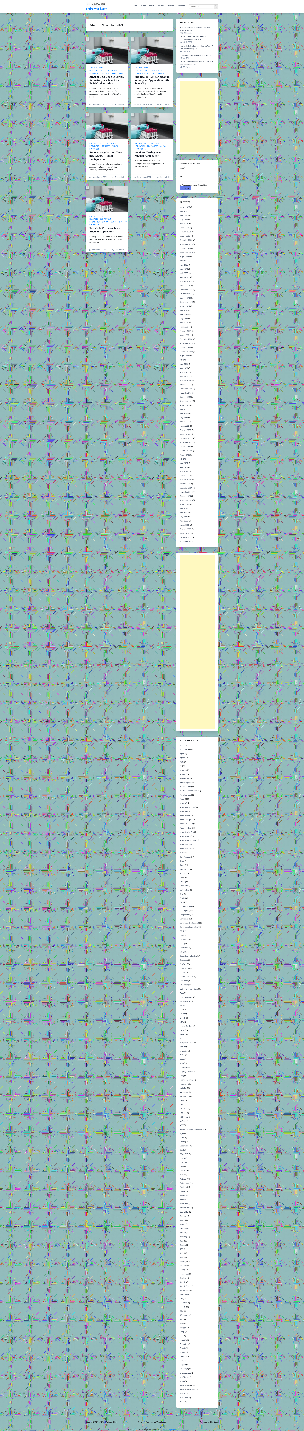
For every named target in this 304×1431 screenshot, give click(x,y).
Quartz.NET (184, 1212)
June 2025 (184, 265)
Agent (182, 754)
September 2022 (186, 401)
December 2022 (186, 389)
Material (183, 1088)
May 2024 (184, 319)
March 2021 (184, 476)
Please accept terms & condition (194, 185)
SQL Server (184, 1315)
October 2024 (185, 298)
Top (181, 1361)
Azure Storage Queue (188, 840)
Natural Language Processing (191, 1129)
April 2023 (184, 372)
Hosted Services (186, 1026)
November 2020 (186, 492)
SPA (181, 1299)
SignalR (182, 1282)
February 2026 (185, 232)
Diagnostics (184, 968)
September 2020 (186, 500)
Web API (183, 1394)
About (151, 6)
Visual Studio (185, 1385)
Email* (182, 177)
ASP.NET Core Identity (188, 791)
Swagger (183, 1327)
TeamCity (122, 73)
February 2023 (185, 380)
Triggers (183, 1365)
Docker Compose (186, 977)
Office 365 (184, 1154)
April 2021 (184, 471)
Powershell (184, 1195)
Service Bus (184, 1274)
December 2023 (186, 339)
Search (182, 1257)
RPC (181, 1249)
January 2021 (185, 484)
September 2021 (186, 451)
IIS (181, 1039)
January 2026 (185, 236)
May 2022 (184, 418)
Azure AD (183, 803)
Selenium (183, 1266)
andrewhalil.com (96, 8)
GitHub (182, 1018)
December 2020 (186, 488)
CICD (102, 70)
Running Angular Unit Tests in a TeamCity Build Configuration (106, 156)
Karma (113, 73)
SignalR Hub (184, 1290)
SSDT (182, 1319)
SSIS (181, 1323)
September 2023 (186, 352)
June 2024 (184, 314)
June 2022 (184, 414)
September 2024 (186, 302)
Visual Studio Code (187, 1389)
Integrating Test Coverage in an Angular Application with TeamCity (152, 80)
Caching (183, 882)
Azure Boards (185, 816)
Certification (184, 890)
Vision (182, 1381)
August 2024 (185, 306)
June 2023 (184, 364)
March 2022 (184, 426)
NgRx (182, 1133)
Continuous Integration (189, 927)
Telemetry (183, 1344)
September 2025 (186, 252)
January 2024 (185, 335)
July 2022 (184, 409)
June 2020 (184, 513)
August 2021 (185, 455)
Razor (182, 1220)
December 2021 (186, 438)
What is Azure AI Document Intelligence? (195, 55)
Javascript (183, 1051)
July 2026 (184, 211)
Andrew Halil (119, 104)
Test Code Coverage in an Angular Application (104, 229)
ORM (182, 1166)
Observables (184, 1146)
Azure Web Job (186, 844)
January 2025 (185, 286)
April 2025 (184, 273)
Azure (182, 799)
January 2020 (185, 533)
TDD (120, 222)
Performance (185, 1183)
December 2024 (186, 290)
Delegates (184, 952)
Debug (182, 944)
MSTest (182, 1121)
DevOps (105, 73)
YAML (182, 1402)
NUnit (182, 1138)
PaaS (181, 1175)
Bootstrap (183, 873)
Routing (183, 1245)
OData (182, 1150)
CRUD (182, 931)
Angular (93, 67)
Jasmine (183, 1047)
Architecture (184, 778)
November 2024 (186, 294)
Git (181, 1010)
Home (135, 6)
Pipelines (183, 1187)
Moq (181, 1105)
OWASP (183, 1171)
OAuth (182, 1142)
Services (160, 6)
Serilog (182, 1270)
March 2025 (184, 277)
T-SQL (182, 1332)
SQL (181, 1311)
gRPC (182, 1022)
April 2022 (184, 422)
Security (183, 1262)
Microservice (185, 1096)
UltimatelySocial (169, 1430)
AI (180, 766)
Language (183, 1067)
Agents (182, 758)
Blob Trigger (184, 869)
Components (185, 915)
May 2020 (184, 517)
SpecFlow (183, 1303)
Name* (182, 168)
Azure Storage (185, 836)
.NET (182, 745)
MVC (182, 1125)
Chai (181, 894)
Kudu (182, 1063)
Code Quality (185, 911)
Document (184, 981)
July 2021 (184, 459)
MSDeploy (184, 1117)
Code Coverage (186, 906)
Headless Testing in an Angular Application (148, 154)
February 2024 (185, 331)
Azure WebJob (185, 849)
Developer (184, 960)
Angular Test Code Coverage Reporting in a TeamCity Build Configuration (106, 80)
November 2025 (186, 244)
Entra (182, 993)
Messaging (184, 1092)
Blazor (182, 865)
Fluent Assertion (186, 997)
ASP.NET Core (185, 787)
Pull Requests (185, 1208)
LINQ (182, 1076)
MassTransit (184, 1084)
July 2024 (184, 310)
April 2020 (184, 521)
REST (182, 1241)
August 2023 (185, 356)
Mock (182, 1100)
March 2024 (184, 327)
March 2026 (184, 228)
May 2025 (184, 269)
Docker (182, 972)
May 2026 (184, 219)
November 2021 (186, 442)
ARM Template (185, 782)
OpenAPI (183, 1162)
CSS (181, 935)
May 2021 (184, 467)
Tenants (183, 1348)
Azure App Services (187, 807)
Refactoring (184, 1228)
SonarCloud (184, 1294)
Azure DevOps (185, 820)
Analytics (183, 770)
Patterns (183, 1179)
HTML (182, 1030)
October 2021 (185, 447)
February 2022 (185, 430)
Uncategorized (185, 1373)
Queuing (183, 1216)
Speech (182, 1307)
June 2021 (184, 463)
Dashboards (184, 939)
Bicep (182, 861)
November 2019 (186, 541)
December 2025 (186, 240)
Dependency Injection (188, 956)
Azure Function (185, 828)
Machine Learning (186, 1080)
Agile (182, 762)
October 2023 (185, 347)
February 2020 (185, 529)
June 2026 (184, 215)
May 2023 (184, 368)
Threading (183, 1356)
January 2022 (185, 434)
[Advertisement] (197, 116)
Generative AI (185, 1001)
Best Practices (185, 857)
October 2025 (185, 248)
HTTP (182, 1034)
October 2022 (185, 397)
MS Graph (183, 1109)
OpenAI (183, 1158)
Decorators (184, 948)
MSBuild (183, 1113)
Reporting (183, 1237)
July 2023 (184, 360)
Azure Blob (184, 811)
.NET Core (184, 750)
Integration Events (187, 1043)
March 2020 (184, 525)
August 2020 (185, 504)
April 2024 (184, 323)
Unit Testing (184, 1377)
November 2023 (186, 343)
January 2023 (185, 385)
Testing (182, 1352)
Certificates (184, 886)
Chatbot (183, 898)
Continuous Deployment (189, 923)
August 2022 (185, 405)
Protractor (152, 146)
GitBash (183, 1014)
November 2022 (186, 393)
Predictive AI (185, 1200)
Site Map (170, 6)
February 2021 (185, 480)
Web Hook (184, 1398)
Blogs (143, 6)
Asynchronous (185, 795)
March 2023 (184, 376)
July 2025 (184, 261)
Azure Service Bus (187, 832)
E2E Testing (184, 985)
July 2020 (184, 509)
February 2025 (185, 281)
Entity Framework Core (189, 989)
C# (181, 878)
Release (183, 1233)
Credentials (181, 6)
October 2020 (185, 496)
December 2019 (186, 537)
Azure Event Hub (186, 824)
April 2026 (184, 224)
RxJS (181, 1253)
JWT (181, 1055)
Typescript (184, 1369)
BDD (181, 853)
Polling (182, 1191)
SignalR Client (185, 1286)
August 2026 (185, 207)
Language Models (186, 1072)
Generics (183, 1005)
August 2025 (185, 257)
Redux (182, 1224)
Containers (184, 919)
